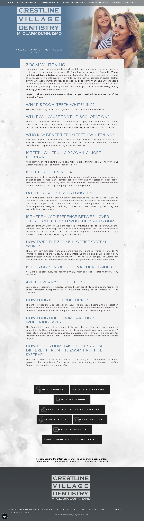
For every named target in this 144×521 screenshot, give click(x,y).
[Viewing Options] (5, 516)
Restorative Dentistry (74, 3)
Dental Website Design (64, 515)
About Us (116, 3)
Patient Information (27, 3)
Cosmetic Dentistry (98, 3)
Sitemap (25, 512)
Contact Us (130, 3)
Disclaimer (14, 512)
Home (10, 3)
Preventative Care (50, 3)
